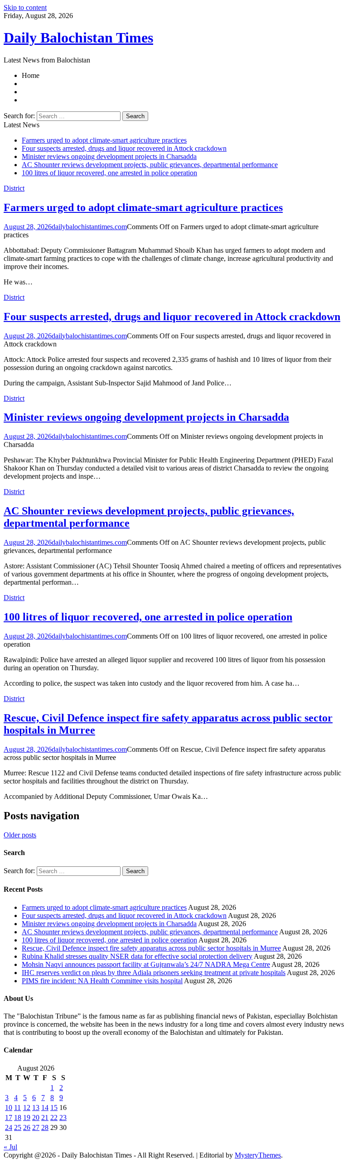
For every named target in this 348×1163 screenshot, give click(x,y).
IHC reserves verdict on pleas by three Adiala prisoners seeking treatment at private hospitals (153, 972)
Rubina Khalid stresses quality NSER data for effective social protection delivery (137, 956)
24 (8, 1127)
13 (35, 1107)
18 (17, 1117)
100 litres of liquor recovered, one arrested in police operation (109, 173)
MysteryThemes (258, 1155)
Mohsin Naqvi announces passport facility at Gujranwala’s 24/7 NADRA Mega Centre (146, 964)
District (14, 188)
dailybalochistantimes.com (89, 227)
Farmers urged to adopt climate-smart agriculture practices (104, 140)
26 (26, 1127)
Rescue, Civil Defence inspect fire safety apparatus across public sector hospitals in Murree (151, 948)
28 (44, 1127)
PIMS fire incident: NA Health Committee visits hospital (102, 981)
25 (17, 1127)
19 (26, 1117)
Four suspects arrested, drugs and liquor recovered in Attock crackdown (124, 148)
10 (8, 1107)
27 (35, 1127)
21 (44, 1117)
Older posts (20, 835)
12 (26, 1107)
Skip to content (25, 7)
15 (54, 1107)
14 (44, 1107)
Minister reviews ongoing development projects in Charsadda (109, 156)
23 (63, 1117)
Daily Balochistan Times (78, 37)
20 (35, 1117)
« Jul (10, 1147)
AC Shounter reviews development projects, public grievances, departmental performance (150, 164)
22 (54, 1117)
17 (8, 1117)
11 (17, 1107)
